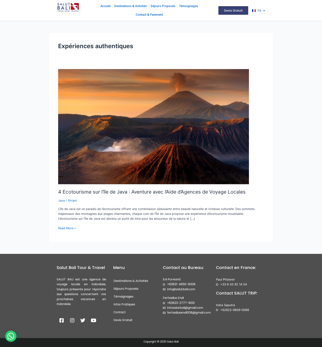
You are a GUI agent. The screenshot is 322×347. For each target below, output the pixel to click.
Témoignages (188, 6)
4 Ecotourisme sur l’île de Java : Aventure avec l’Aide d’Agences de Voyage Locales (152, 192)
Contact (119, 312)
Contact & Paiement (149, 14)
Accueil (105, 6)
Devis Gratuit (122, 320)
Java (61, 200)
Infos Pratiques (124, 304)
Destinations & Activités (130, 6)
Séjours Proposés (163, 6)
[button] (10, 336)
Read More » (67, 228)
